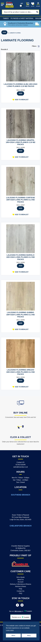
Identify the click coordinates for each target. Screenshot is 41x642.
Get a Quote (20, 577)
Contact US (20, 462)
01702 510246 (20, 464)
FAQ (20, 593)
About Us (20, 579)
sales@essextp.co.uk (20, 467)
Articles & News (20, 586)
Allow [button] (13, 635)
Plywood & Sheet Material (22, 18)
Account (20, 582)
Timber (6, 18)
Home (4, 32)
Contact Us (20, 591)
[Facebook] (17, 605)
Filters (34, 46)
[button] (20, 100)
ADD (20, 93)
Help (20, 589)
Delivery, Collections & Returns (20, 584)
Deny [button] (29, 635)
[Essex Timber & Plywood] (9, 1)
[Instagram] (22, 605)
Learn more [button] (10, 630)
